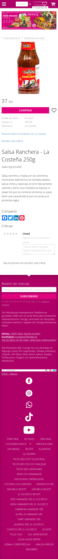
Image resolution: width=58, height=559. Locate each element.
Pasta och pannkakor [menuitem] (29, 474)
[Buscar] (29, 4)
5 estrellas (16, 233)
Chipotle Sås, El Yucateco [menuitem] (22, 529)
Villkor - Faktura (9, 373)
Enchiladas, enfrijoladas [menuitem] (29, 479)
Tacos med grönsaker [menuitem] (29, 469)
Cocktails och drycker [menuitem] (17, 484)
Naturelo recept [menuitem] (16, 489)
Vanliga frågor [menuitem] (44, 544)
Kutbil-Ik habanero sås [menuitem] (29, 514)
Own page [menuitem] (45, 439)
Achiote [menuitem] (46, 529)
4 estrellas (13, 233)
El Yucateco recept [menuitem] (29, 494)
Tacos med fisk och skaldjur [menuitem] (29, 464)
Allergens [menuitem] (45, 449)
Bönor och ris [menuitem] (45, 484)
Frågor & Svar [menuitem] (44, 444)
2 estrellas (7, 233)
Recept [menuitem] (29, 449)
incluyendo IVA (40, 7)
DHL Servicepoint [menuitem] (38, 534)
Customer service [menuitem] (16, 444)
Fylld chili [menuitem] (16, 534)
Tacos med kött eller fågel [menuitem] (29, 459)
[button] (53, 4)
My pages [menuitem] (29, 439)
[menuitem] (20, 547)
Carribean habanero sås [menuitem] (29, 509)
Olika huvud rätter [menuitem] (29, 539)
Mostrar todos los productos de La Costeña (24, 133)
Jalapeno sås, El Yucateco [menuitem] (29, 524)
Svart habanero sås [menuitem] (29, 519)
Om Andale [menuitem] (13, 449)
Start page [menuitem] (13, 439)
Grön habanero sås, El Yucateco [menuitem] (29, 504)
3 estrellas (10, 233)
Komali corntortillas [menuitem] (17, 544)
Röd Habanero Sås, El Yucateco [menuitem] (29, 499)
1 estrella (4, 233)
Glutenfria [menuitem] (29, 454)
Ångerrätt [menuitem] (32, 549)
